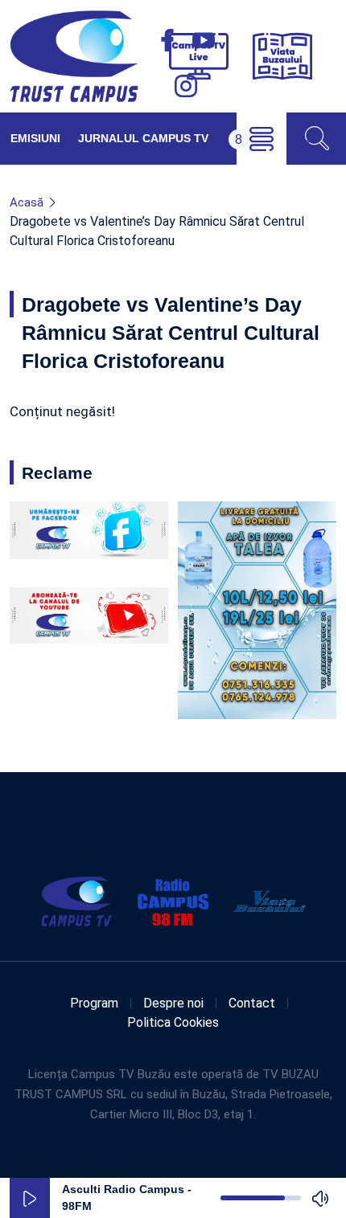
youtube (203, 40)
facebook (167, 40)
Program (94, 1003)
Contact (252, 1003)
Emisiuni (35, 138)
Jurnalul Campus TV (143, 138)
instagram (186, 86)
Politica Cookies (173, 1022)
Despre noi (173, 1003)
